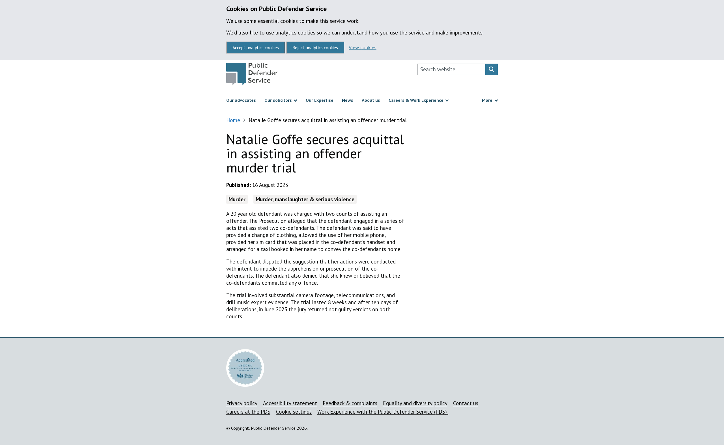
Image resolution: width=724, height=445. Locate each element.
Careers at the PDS (248, 411)
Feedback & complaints (350, 403)
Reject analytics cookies (315, 47)
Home (233, 120)
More (487, 100)
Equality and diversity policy (415, 403)
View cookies (362, 47)
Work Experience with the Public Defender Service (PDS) (382, 411)
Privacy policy (241, 403)
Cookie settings (294, 411)
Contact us (465, 403)
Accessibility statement (290, 403)
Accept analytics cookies (255, 47)
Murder (237, 199)
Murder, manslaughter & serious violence (305, 199)
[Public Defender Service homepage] (251, 75)
